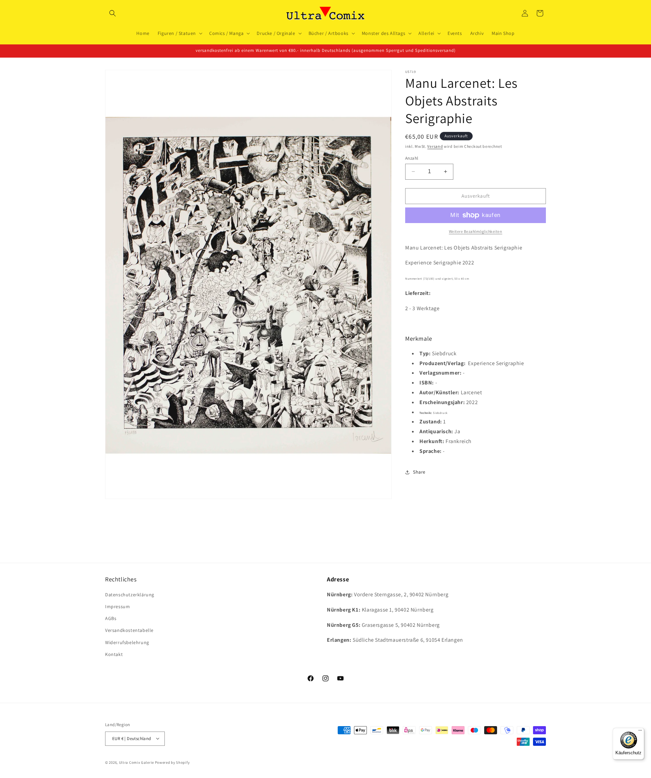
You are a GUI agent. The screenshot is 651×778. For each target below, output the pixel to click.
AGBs (110, 619)
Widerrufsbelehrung (127, 642)
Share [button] (419, 472)
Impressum (117, 607)
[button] (112, 13)
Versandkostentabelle (129, 630)
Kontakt (114, 655)
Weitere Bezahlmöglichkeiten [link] (475, 231)
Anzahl (411, 158)
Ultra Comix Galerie (136, 762)
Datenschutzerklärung (129, 595)
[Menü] (640, 732)
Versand (435, 146)
